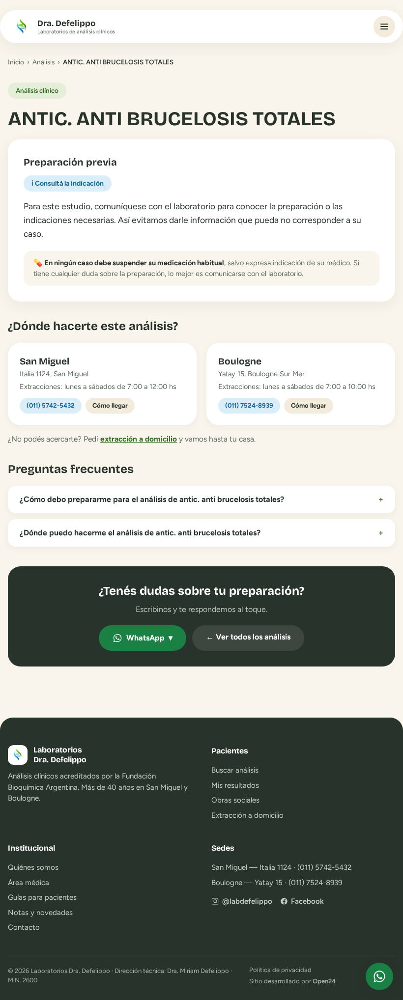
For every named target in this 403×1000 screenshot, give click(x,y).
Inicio (16, 62)
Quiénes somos (33, 867)
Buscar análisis (235, 770)
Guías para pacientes (42, 897)
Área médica (28, 882)
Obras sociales (235, 800)
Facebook (307, 901)
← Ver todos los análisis (248, 636)
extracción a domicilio (138, 439)
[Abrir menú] (384, 26)
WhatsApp (149, 637)
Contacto (24, 927)
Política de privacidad (280, 969)
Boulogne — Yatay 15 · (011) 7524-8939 (276, 882)
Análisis (43, 62)
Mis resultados (235, 785)
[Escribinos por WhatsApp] (379, 976)
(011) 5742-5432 (51, 405)
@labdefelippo (247, 901)
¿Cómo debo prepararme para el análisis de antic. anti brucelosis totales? (201, 499)
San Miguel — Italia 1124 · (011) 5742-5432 (281, 867)
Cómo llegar (110, 405)
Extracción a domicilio (247, 815)
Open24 (324, 981)
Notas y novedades (40, 912)
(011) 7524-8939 (249, 405)
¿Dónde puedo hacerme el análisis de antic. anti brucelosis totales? (201, 532)
